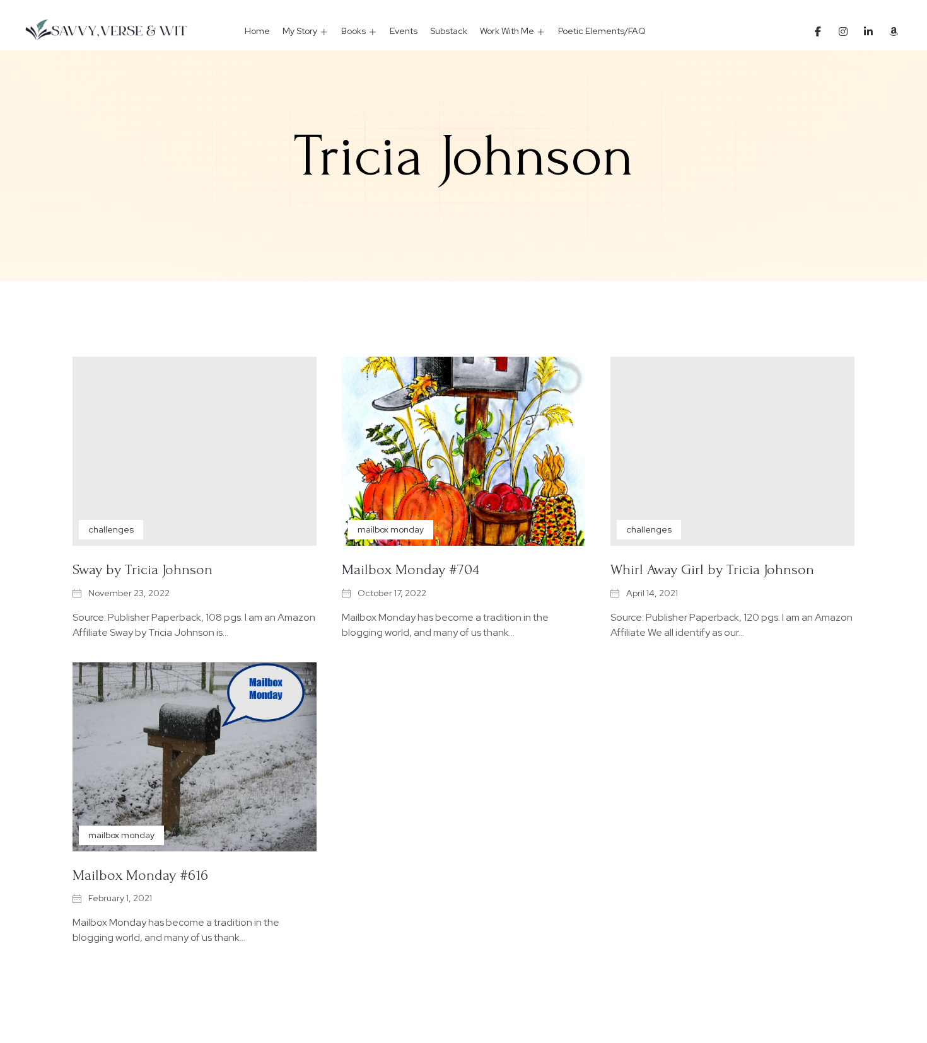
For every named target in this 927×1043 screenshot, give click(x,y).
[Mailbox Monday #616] (195, 756)
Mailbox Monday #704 (410, 569)
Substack (448, 31)
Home (257, 31)
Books (353, 31)
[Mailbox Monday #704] (464, 451)
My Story (300, 31)
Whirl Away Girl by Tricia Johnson (712, 569)
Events (403, 31)
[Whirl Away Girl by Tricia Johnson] (732, 451)
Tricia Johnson (464, 156)
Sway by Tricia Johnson (143, 569)
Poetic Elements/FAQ (602, 31)
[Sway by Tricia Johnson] (195, 451)
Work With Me (507, 31)
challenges (111, 529)
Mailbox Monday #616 (140, 875)
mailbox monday (391, 529)
